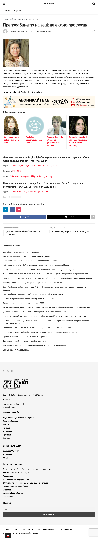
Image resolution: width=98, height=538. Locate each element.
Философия (8, 497)
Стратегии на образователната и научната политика (27, 469)
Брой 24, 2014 (33, 19)
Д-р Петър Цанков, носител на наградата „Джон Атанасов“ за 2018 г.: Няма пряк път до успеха (44, 316)
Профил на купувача (66, 529)
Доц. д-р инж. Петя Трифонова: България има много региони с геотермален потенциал (40, 332)
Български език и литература (16, 473)
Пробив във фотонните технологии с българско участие (28, 337)
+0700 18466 (8, 399)
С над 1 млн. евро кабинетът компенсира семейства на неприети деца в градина (38, 269)
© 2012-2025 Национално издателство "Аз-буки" (20, 533)
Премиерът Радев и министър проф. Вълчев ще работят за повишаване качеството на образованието (49, 278)
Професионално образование (15, 486)
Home (7, 11)
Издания (18, 11)
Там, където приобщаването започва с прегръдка (24, 341)
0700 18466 (17, 171)
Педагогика (8, 476)
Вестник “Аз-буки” (11, 451)
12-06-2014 (35, 31)
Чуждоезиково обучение (13, 493)
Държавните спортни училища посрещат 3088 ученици (27, 303)
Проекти (7, 435)
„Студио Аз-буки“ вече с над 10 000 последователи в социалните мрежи (34, 312)
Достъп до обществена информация (18, 529)
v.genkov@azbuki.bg (19, 31)
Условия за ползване (46, 529)
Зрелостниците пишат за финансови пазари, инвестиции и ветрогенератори (37, 328)
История (7, 490)
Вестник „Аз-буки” (49, 4)
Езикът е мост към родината (16, 350)
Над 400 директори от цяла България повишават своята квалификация (34, 345)
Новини (13, 19)
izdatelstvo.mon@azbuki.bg (22, 176)
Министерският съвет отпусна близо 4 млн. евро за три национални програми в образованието (45, 274)
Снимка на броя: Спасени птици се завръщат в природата (28, 299)
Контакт (7, 428)
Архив (5, 458)
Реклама (6, 438)
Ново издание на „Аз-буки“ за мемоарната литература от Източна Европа (36, 265)
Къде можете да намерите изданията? (20, 418)
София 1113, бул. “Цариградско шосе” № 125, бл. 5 (33, 165)
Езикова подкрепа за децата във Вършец (21, 252)
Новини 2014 (22, 19)
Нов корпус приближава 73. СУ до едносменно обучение (26, 256)
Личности (16, 197)
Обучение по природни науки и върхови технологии (25, 483)
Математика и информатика (16, 479)
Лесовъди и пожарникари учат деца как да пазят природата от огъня (34, 283)
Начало (5, 19)
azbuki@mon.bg (44, 176)
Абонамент (8, 431)
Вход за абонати (10, 421)
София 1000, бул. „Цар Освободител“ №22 (30, 191)
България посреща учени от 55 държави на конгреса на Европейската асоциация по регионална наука (47, 307)
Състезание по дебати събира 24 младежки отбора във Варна (30, 261)
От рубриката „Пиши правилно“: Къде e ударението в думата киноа (33, 294)
